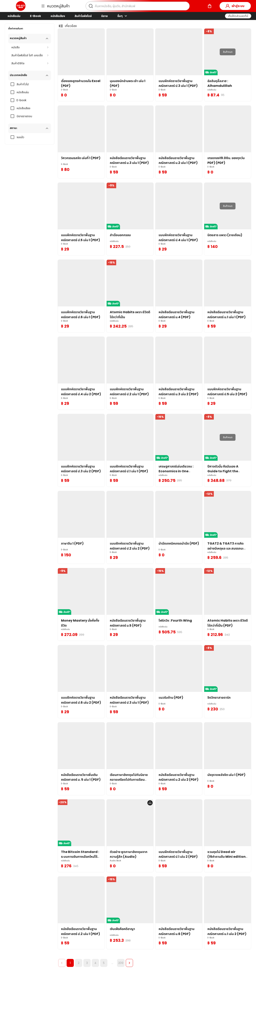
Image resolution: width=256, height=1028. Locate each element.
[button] (238, 16)
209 (120, 963)
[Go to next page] (129, 963)
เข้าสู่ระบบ (238, 6)
